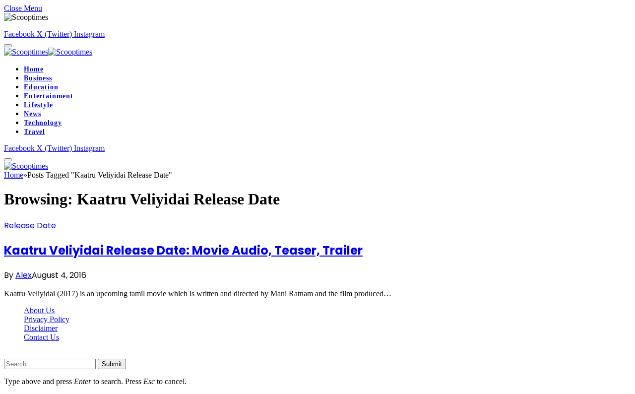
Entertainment (48, 96)
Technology (43, 123)
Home (33, 69)
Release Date (30, 225)
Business (38, 78)
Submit (112, 364)
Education (41, 87)
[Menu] (8, 45)
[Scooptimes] (48, 52)
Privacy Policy (46, 319)
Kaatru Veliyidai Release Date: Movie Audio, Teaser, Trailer (183, 250)
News (32, 114)
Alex (23, 275)
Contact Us (41, 337)
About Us (39, 310)
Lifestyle (38, 105)
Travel (34, 131)
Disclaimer (41, 328)
